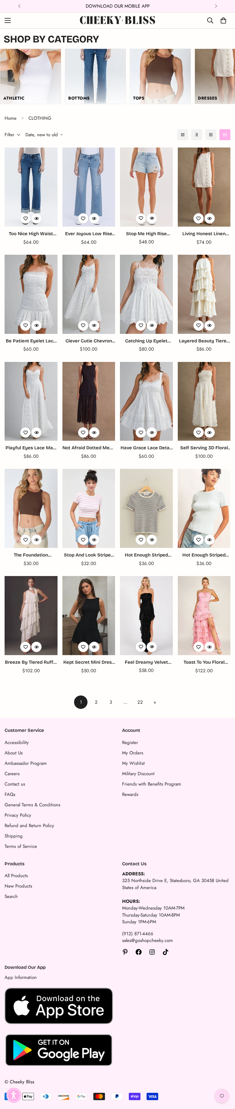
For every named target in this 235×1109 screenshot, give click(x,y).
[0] (223, 20)
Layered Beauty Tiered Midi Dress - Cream (204, 341)
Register (130, 742)
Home (11, 118)
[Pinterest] (125, 952)
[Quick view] (36, 218)
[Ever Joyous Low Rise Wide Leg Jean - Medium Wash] (88, 187)
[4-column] (224, 134)
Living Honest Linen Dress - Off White (204, 234)
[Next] (216, 6)
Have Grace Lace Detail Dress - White (146, 448)
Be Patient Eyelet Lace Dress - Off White (31, 341)
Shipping (14, 836)
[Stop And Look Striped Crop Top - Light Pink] (88, 508)
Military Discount (138, 773)
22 (140, 702)
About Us (14, 753)
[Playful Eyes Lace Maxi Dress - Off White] (31, 401)
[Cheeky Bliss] (117, 20)
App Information (21, 977)
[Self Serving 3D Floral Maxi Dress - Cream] (204, 401)
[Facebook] (139, 952)
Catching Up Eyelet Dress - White (146, 341)
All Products (16, 875)
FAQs (10, 794)
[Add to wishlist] (25, 218)
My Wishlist (133, 763)
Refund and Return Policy (29, 825)
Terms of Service (21, 846)
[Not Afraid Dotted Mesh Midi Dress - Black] (88, 401)
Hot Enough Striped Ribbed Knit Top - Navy (146, 555)
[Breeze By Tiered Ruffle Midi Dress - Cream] (31, 615)
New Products (18, 886)
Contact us (15, 784)
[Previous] (19, 6)
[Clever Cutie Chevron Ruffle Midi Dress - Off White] (88, 294)
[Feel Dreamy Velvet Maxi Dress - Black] (146, 615)
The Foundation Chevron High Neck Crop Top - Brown (31, 555)
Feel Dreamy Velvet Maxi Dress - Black (146, 662)
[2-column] (196, 134)
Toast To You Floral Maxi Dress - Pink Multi (204, 662)
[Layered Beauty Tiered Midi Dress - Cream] (204, 294)
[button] (13, 1095)
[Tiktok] (165, 952)
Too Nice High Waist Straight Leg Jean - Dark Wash (31, 234)
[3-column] (210, 134)
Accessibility (17, 742)
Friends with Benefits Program (151, 784)
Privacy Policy (18, 815)
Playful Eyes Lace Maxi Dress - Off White (31, 448)
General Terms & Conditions (32, 804)
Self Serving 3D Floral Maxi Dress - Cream (204, 448)
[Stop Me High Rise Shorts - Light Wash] (146, 187)
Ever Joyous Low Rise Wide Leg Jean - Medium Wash (88, 234)
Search (11, 896)
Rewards (130, 794)
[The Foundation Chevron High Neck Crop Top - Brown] (31, 508)
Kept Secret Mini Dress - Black (88, 662)
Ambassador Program (26, 763)
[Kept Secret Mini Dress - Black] (88, 615)
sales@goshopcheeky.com (147, 940)
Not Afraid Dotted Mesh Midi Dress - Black (88, 448)
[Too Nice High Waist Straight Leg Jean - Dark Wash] (31, 187)
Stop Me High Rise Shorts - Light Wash (146, 234)
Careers (12, 773)
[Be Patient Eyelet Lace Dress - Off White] (31, 294)
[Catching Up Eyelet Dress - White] (146, 294)
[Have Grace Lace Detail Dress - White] (146, 401)
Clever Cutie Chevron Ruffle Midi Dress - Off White (88, 341)
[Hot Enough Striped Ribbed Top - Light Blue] (204, 508)
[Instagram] (152, 952)
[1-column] (182, 134)
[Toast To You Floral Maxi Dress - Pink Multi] (204, 615)
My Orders (132, 753)
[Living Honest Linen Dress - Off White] (204, 187)
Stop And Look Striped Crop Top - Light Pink (89, 555)
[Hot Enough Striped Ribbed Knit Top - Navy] (146, 508)
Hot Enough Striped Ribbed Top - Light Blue (204, 555)
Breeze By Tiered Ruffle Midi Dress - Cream (31, 662)
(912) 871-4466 (137, 933)
